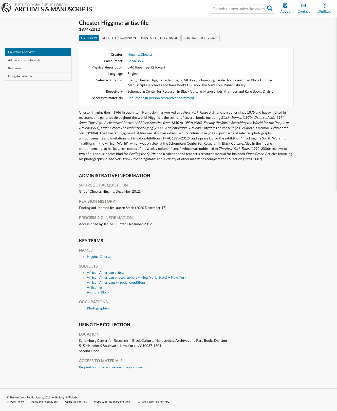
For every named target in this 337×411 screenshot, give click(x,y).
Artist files (95, 287)
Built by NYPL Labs (66, 397)
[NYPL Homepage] (6, 8)
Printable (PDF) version (159, 37)
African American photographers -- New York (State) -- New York (136, 277)
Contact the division (201, 37)
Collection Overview (21, 51)
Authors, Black (98, 292)
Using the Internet (76, 401)
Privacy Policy (15, 401)
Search (269, 9)
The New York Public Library (26, 397)
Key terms (14, 68)
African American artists (105, 272)
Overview (89, 37)
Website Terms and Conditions (112, 401)
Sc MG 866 (136, 61)
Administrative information (25, 60)
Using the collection (21, 76)
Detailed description (119, 37)
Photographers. (99, 308)
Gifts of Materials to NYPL (153, 401)
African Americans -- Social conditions (116, 282)
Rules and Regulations (44, 401)
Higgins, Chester (140, 54)
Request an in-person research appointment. (161, 98)
